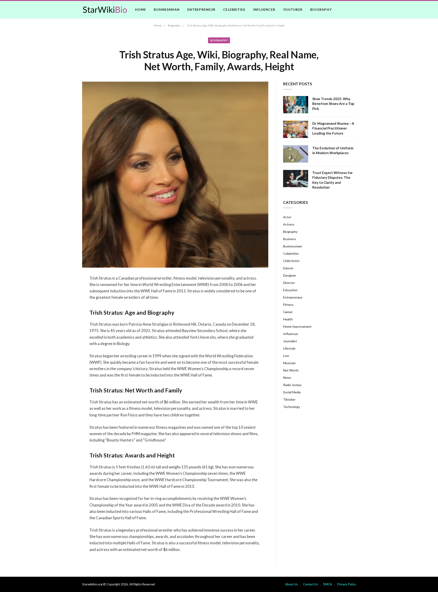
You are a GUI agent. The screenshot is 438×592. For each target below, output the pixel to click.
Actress (289, 224)
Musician (289, 363)
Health (288, 319)
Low (286, 356)
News (287, 377)
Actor (287, 217)
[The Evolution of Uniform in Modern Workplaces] (295, 154)
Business (289, 239)
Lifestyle (289, 348)
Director (289, 283)
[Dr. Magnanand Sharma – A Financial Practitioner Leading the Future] (295, 129)
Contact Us (310, 584)
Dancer (288, 268)
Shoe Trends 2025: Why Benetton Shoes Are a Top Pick (333, 104)
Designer (289, 275)
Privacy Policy (346, 584)
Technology (291, 407)
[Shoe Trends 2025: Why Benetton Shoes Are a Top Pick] (295, 104)
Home (140, 9)
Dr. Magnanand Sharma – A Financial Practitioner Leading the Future (333, 128)
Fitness (288, 304)
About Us (291, 584)
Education (290, 290)
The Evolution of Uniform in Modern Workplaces (332, 150)
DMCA (327, 584)
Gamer (288, 312)
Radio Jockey (292, 385)
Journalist (290, 341)
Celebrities (234, 9)
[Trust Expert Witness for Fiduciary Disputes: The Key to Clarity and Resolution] (295, 178)
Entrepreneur (201, 9)
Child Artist (291, 261)
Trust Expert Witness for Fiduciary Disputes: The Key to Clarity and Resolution (332, 180)
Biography (321, 9)
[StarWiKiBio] (105, 10)
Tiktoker (289, 399)
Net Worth (291, 370)
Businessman (166, 9)
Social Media (292, 392)
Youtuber (292, 9)
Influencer (264, 9)
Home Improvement (297, 326)
